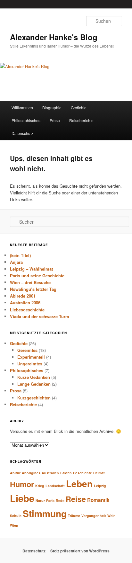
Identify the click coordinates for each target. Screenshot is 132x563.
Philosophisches (26, 120)
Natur (40, 500)
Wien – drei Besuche (30, 282)
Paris (50, 500)
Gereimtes (27, 350)
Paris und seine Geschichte (37, 276)
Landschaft (55, 485)
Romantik (98, 500)
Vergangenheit (93, 515)
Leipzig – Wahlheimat (31, 269)
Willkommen (22, 107)
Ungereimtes (29, 364)
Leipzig (100, 485)
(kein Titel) (20, 255)
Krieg (39, 485)
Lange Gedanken (34, 384)
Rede (60, 500)
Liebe (22, 498)
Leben (79, 483)
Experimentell (31, 357)
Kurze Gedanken (33, 377)
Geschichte (82, 472)
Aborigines (31, 472)
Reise (76, 499)
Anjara (16, 262)
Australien (50, 472)
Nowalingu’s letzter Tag (33, 289)
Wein (111, 515)
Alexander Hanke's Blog (53, 36)
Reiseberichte (81, 120)
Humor (22, 484)
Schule (15, 515)
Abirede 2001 (23, 296)
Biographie (52, 107)
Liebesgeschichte (27, 310)
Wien (14, 525)
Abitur (15, 472)
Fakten (66, 472)
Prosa (55, 120)
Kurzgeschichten (34, 398)
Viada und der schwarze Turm (39, 316)
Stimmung (45, 513)
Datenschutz (22, 133)
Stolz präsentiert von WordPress (80, 551)
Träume (74, 515)
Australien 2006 (25, 302)
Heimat (99, 472)
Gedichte (79, 107)
